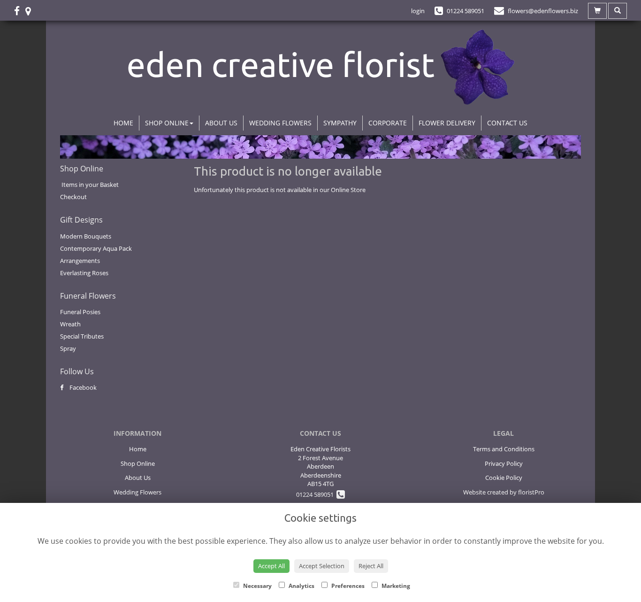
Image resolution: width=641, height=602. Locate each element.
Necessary (257, 586)
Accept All (271, 566)
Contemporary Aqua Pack (96, 248)
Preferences (347, 586)
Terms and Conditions (503, 449)
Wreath (70, 324)
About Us (221, 122)
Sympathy (340, 122)
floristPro (531, 492)
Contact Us (507, 122)
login (418, 11)
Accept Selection (321, 566)
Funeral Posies (80, 312)
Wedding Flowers (280, 122)
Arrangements (80, 260)
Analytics (300, 586)
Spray (68, 348)
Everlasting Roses (84, 273)
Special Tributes (82, 336)
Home (123, 122)
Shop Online (167, 122)
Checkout (73, 197)
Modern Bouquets (85, 236)
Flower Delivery (447, 122)
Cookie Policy (503, 477)
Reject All (371, 566)
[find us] (31, 10)
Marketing (395, 586)
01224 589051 (316, 494)
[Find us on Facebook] (19, 10)
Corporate (387, 122)
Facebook (82, 387)
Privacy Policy (504, 463)
